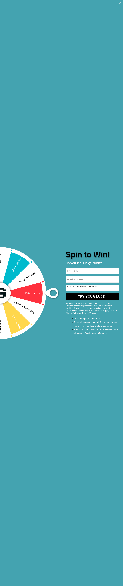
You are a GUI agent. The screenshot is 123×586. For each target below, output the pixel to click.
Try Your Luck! (92, 296)
